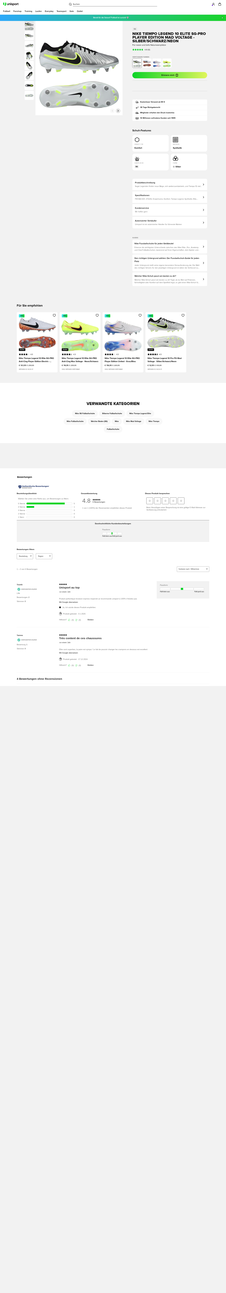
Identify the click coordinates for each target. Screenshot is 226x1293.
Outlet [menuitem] (80, 11)
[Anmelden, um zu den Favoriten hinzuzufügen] (54, 315)
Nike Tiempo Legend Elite (140, 413)
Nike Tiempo (154, 421)
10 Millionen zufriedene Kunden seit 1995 (158, 118)
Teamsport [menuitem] (61, 11)
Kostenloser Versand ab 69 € (152, 102)
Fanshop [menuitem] (17, 11)
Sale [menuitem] (72, 11)
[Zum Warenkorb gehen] (220, 4)
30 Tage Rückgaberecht (150, 107)
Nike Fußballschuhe (75, 421)
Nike (117, 421)
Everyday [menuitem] (49, 11)
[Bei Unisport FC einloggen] (213, 4)
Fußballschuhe (113, 429)
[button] (29, 35)
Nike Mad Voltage (133, 421)
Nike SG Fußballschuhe (85, 413)
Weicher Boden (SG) (99, 421)
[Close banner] (222, 17)
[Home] (11, 4)
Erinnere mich (167, 75)
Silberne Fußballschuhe (112, 413)
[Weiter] (118, 110)
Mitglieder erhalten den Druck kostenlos (157, 113)
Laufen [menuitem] (38, 11)
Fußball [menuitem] (6, 11)
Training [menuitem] (28, 11)
